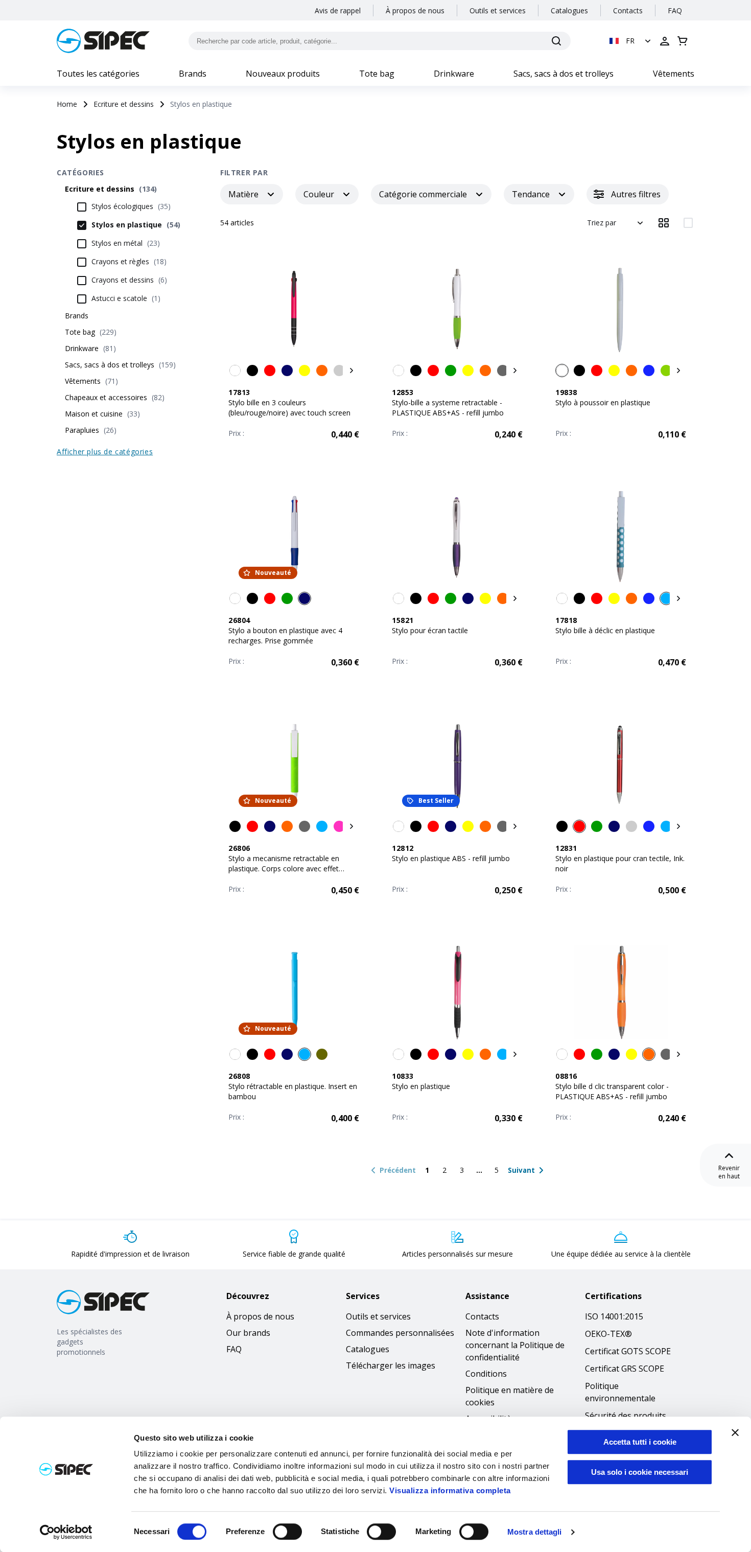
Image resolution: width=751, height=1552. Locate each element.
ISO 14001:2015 (614, 1316)
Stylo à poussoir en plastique (602, 402)
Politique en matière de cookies (509, 1396)
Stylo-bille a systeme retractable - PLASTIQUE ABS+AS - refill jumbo (448, 408)
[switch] (287, 1531)
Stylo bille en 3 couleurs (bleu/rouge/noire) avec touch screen (289, 408)
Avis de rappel (338, 10)
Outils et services (498, 10)
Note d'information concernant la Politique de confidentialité (515, 1345)
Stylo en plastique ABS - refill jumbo (451, 858)
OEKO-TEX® (608, 1333)
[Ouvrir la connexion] (665, 41)
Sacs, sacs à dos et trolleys (563, 73)
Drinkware (454, 73)
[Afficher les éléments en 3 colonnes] (664, 223)
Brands (192, 73)
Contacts (628, 10)
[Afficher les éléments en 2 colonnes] (688, 223)
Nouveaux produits (283, 73)
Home (67, 104)
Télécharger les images (390, 1365)
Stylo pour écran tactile (430, 630)
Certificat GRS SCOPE (624, 1368)
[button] (631, 41)
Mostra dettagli (534, 1531)
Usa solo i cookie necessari (639, 1472)
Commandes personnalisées (400, 1332)
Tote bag (376, 73)
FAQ (675, 10)
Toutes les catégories (98, 73)
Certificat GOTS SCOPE (628, 1351)
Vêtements (673, 73)
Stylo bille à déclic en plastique (605, 630)
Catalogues (569, 10)
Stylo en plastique (421, 1086)
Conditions (486, 1373)
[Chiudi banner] (735, 1432)
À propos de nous (415, 10)
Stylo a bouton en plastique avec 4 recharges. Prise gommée (285, 635)
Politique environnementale (620, 1392)
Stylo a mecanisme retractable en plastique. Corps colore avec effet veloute (283, 868)
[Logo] (103, 41)
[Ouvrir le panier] (682, 41)
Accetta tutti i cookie (639, 1442)
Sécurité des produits (625, 1415)
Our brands (248, 1332)
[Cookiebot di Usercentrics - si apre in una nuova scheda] (66, 1532)
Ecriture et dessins (123, 104)
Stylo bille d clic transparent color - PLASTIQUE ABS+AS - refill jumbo (612, 1091)
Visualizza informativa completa (450, 1490)
